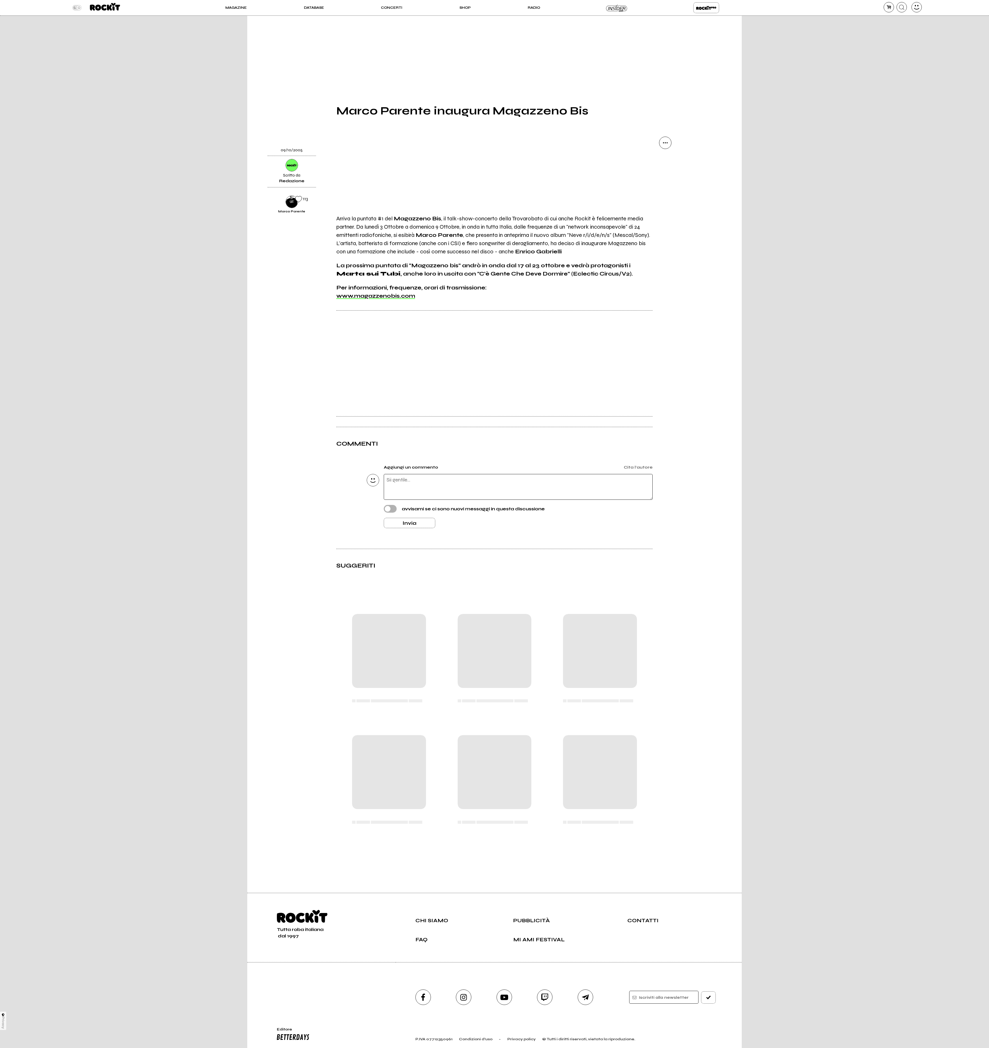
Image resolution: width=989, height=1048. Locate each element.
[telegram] (585, 997)
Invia (409, 523)
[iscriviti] (708, 997)
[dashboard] (916, 7)
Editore (282, 1031)
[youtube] (504, 997)
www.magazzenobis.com (375, 296)
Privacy (3, 1023)
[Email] (665, 160)
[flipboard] (665, 178)
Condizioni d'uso (475, 1039)
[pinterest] (665, 248)
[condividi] (665, 143)
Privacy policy (521, 1039)
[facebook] (665, 213)
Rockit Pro (706, 7)
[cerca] (902, 7)
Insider (617, 8)
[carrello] (889, 7)
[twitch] (544, 997)
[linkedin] (665, 230)
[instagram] (463, 997)
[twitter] (665, 195)
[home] (105, 7)
